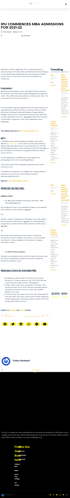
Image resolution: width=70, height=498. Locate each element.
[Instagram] (60, 494)
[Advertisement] (35, 15)
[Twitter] (50, 494)
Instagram (12, 310)
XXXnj (52, 75)
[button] (4, 4)
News (16, 470)
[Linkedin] (63, 494)
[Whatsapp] (66, 494)
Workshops (22, 455)
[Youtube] (56, 494)
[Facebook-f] (53, 494)
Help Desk (21, 459)
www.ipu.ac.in (14, 143)
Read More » (54, 85)
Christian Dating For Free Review (54, 123)
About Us (21, 451)
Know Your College (17, 477)
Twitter (21, 310)
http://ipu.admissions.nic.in (29, 131)
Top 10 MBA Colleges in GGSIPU (18, 181)
